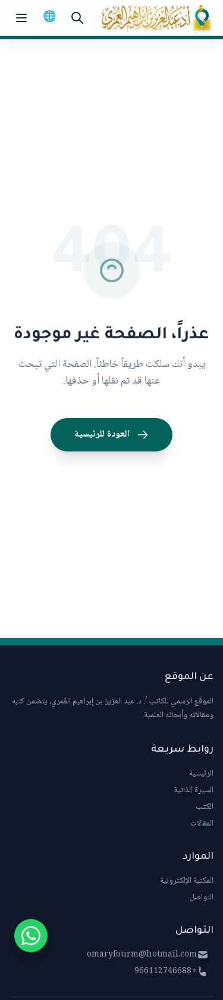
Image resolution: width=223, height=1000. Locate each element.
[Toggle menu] (21, 18)
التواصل (201, 897)
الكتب (204, 807)
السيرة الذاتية (193, 790)
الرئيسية (201, 774)
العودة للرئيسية (102, 434)
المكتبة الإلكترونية (186, 881)
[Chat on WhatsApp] (31, 935)
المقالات (201, 824)
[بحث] (77, 18)
